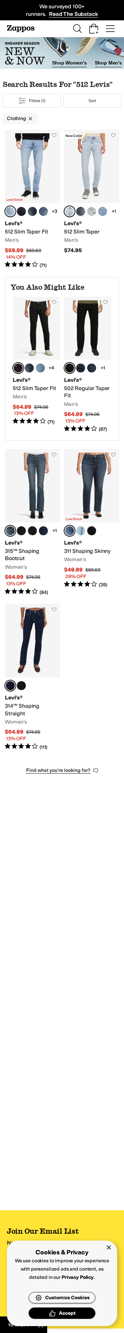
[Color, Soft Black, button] (32, 530)
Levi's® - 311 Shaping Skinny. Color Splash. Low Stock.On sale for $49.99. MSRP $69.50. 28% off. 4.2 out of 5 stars (91, 522)
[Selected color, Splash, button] (69, 530)
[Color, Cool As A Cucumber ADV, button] (40, 368)
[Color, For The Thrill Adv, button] (32, 211)
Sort (92, 100)
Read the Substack (73, 14)
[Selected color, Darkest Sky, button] (10, 685)
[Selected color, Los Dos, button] (10, 530)
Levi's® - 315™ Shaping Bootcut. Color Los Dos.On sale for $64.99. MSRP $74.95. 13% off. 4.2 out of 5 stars (32, 522)
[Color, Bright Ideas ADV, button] (43, 211)
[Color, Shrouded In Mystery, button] (80, 211)
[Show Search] (77, 29)
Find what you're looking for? (58, 770)
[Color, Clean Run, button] (91, 368)
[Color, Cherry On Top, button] (102, 211)
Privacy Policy (78, 1277)
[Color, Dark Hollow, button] (21, 211)
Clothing (16, 118)
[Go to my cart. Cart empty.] (94, 29)
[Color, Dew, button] (80, 530)
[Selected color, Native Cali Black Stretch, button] (18, 368)
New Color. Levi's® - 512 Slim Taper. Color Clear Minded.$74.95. (91, 199)
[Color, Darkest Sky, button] (21, 530)
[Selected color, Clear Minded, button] (69, 211)
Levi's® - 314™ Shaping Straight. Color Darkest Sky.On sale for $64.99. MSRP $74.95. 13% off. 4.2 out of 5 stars (32, 677)
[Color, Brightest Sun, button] (91, 211)
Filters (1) (37, 100)
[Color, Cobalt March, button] (43, 530)
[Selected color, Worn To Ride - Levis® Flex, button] (10, 211)
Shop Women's (69, 63)
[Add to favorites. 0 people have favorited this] (54, 135)
